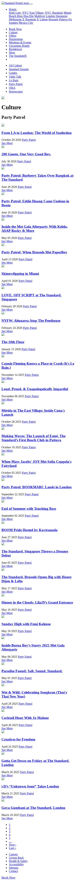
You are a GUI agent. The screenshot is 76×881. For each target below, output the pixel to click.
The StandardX (18, 55)
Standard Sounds (19, 69)
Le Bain (13, 80)
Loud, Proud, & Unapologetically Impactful (34, 389)
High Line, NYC (19, 12)
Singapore (62, 16)
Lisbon (44, 19)
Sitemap (13, 867)
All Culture (15, 65)
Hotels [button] (12, 9)
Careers (13, 854)
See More (7, 143)
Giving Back (16, 857)
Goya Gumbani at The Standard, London (33, 808)
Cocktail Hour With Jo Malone (25, 718)
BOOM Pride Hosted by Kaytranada (29, 530)
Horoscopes (16, 91)
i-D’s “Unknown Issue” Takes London (30, 786)
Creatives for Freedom (18, 739)
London (51, 16)
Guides (13, 73)
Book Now (15, 29)
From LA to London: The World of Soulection (36, 133)
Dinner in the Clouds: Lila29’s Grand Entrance (37, 602)
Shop (12, 52)
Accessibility (16, 864)
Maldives (39, 16)
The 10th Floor (12, 342)
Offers (12, 35)
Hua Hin (28, 16)
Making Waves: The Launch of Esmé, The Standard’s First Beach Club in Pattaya (33, 438)
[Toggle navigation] (31, 4)
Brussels (53, 19)
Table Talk (15, 76)
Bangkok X (32, 19)
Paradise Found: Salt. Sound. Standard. (32, 671)
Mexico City (26, 22)
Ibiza (20, 16)
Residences (15, 49)
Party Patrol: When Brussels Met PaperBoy (34, 252)
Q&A (12, 87)
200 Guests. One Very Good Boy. (26, 154)
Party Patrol (16, 84)
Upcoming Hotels (19, 45)
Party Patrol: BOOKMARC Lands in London (36, 487)
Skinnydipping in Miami (20, 274)
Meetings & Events (20, 42)
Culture (13, 32)
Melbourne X (17, 19)
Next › (12, 844)
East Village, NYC (40, 12)
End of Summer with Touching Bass (28, 509)
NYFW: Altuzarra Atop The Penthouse (30, 321)
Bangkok (57, 12)
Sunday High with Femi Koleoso (26, 624)
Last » (12, 848)
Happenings (16, 39)
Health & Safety (18, 861)
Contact (13, 871)
